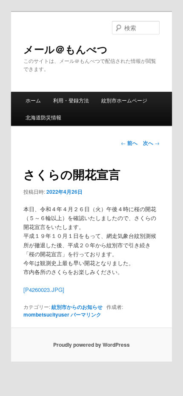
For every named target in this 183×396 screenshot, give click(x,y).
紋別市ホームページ (124, 100)
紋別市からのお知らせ (77, 307)
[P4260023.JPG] (43, 290)
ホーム (33, 100)
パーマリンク (86, 314)
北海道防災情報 (43, 117)
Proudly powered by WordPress (91, 344)
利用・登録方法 (71, 100)
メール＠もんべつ (70, 49)
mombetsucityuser (46, 314)
